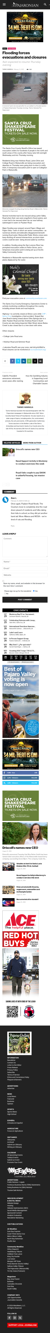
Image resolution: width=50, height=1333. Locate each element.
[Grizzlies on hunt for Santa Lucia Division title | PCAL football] (8, 866)
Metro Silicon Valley (14, 1236)
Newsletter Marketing (15, 1218)
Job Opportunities (14, 1297)
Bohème (10, 1281)
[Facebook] (12, 361)
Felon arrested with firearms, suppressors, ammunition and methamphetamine (28, 889)
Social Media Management (17, 1210)
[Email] (34, 361)
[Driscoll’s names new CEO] (8, 452)
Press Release (12, 1067)
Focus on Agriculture (15, 1131)
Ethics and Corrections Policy (18, 1077)
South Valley (12, 1289)
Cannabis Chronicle (14, 1284)
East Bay (10, 1286)
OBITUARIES (12, 1137)
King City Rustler (13, 1256)
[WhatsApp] (29, 361)
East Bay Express (13, 1231)
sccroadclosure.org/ (38, 350)
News (4, 48)
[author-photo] (25, 399)
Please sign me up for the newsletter (17, 591)
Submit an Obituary (14, 1145)
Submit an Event (13, 1160)
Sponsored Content (14, 1213)
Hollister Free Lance (14, 1254)
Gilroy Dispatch (13, 1249)
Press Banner (12, 1264)
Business (10, 1101)
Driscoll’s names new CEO (28, 449)
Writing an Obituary (14, 1147)
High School (11, 1114)
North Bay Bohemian (15, 1239)
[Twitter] (18, 361)
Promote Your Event (14, 1162)
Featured (10, 1099)
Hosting (10, 1206)
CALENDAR (11, 1153)
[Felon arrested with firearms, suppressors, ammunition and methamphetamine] (8, 890)
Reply (13, 526)
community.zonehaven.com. (36, 298)
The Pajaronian (13, 1269)
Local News (11, 48)
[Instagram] (15, 1318)
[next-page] (7, 484)
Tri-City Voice (12, 1271)
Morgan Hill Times (14, 1261)
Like (35, 773)
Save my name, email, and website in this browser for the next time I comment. (24, 584)
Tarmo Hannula (7, 69)
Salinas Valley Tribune (15, 1266)
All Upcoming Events (15, 1155)
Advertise (10, 1088)
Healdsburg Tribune (14, 1252)
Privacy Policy (12, 1070)
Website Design (13, 1203)
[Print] (40, 361)
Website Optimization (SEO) (17, 1208)
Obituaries (11, 1140)
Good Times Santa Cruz (16, 1234)
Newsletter (11, 1060)
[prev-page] (3, 484)
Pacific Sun (11, 1241)
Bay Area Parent (13, 1279)
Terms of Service (13, 1075)
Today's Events (12, 1157)
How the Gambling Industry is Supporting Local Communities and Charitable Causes (37, 380)
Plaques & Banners (14, 1080)
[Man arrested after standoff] (8, 902)
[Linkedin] (23, 361)
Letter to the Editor (14, 1065)
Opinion (10, 1104)
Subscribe (11, 1072)
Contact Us (11, 1063)
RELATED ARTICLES (12, 443)
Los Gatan (11, 1259)
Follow (34, 778)
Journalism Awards (14, 1300)
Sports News (12, 1112)
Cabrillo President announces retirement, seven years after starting (12, 378)
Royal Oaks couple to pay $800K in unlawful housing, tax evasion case (31, 475)
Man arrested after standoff (27, 899)
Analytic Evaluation (14, 1215)
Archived (10, 1142)
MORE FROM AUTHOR (32, 443)
